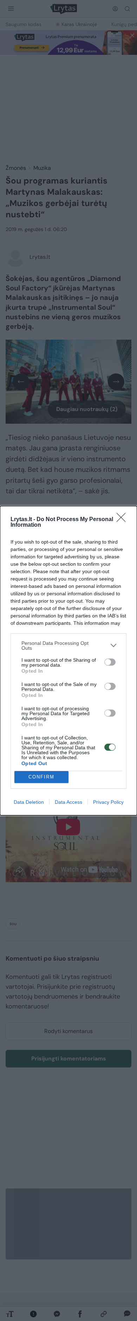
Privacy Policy (108, 802)
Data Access (68, 802)
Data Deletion (29, 802)
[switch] (110, 662)
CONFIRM (41, 777)
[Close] (123, 519)
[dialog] (68, 660)
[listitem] (68, 645)
